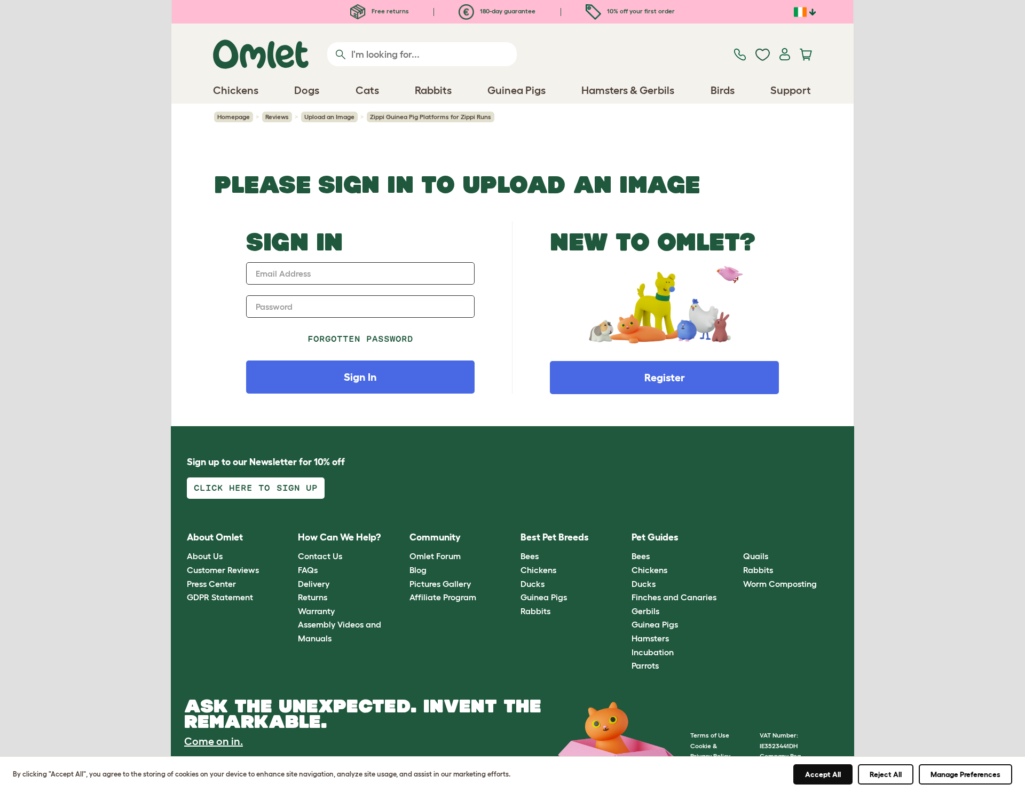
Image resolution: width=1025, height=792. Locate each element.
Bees (530, 556)
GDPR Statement (220, 597)
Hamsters (650, 638)
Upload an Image (329, 116)
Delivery (313, 584)
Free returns (389, 10)
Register (664, 377)
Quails (755, 556)
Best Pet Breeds (555, 537)
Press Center (211, 584)
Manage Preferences (965, 774)
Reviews (277, 116)
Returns (312, 597)
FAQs (308, 570)
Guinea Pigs (544, 597)
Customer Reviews (223, 570)
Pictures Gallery (440, 584)
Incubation (653, 652)
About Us (205, 556)
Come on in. (213, 741)
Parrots (645, 665)
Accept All (823, 774)
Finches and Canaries (674, 597)
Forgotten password (361, 339)
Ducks (533, 584)
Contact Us (320, 556)
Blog (418, 570)
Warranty (316, 611)
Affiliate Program (442, 597)
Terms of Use (709, 735)
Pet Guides (655, 537)
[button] (735, 538)
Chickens (538, 570)
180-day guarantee (506, 10)
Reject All (886, 774)
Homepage (233, 116)
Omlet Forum (435, 556)
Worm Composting (780, 584)
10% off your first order (640, 10)
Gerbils (645, 611)
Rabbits (535, 611)
